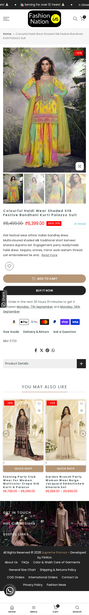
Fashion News (56, 585)
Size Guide (11, 332)
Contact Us (70, 577)
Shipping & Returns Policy (58, 570)
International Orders (43, 577)
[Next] (80, 110)
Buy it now (44, 290)
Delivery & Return (36, 332)
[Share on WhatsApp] (53, 350)
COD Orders (15, 577)
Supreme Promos (54, 552)
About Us (11, 562)
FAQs (25, 562)
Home (7, 34)
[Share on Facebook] (36, 350)
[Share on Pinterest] (47, 350)
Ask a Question (64, 332)
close (85, 4)
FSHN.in (47, 557)
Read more (50, 255)
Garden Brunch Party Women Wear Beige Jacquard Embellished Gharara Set (53, 482)
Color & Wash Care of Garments (56, 562)
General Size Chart (22, 570)
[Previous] (9, 110)
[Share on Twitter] (41, 350)
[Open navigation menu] (12, 18)
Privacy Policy (33, 585)
